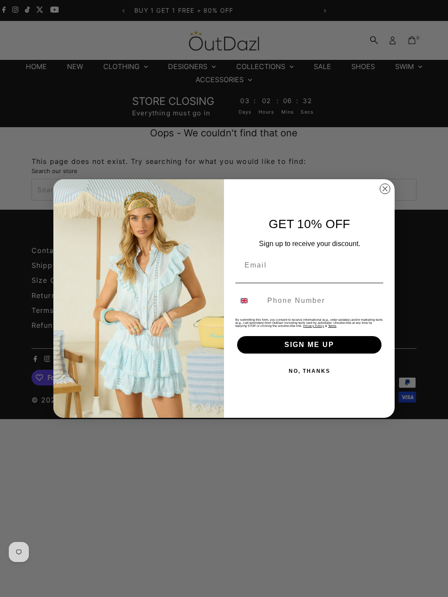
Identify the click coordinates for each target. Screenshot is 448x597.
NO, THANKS (309, 371)
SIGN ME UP (309, 344)
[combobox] (249, 300)
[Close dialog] (385, 189)
